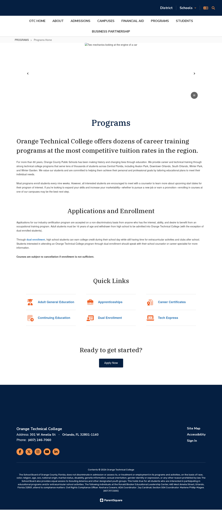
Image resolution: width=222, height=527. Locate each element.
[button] (188, 8)
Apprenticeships (110, 302)
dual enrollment (36, 239)
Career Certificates (172, 302)
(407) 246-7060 (39, 440)
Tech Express (168, 318)
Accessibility (196, 434)
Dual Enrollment (110, 318)
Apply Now (111, 363)
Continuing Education (54, 318)
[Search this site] (213, 8)
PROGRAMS (22, 40)
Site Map (193, 428)
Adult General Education (56, 302)
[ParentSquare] (111, 500)
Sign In (192, 441)
